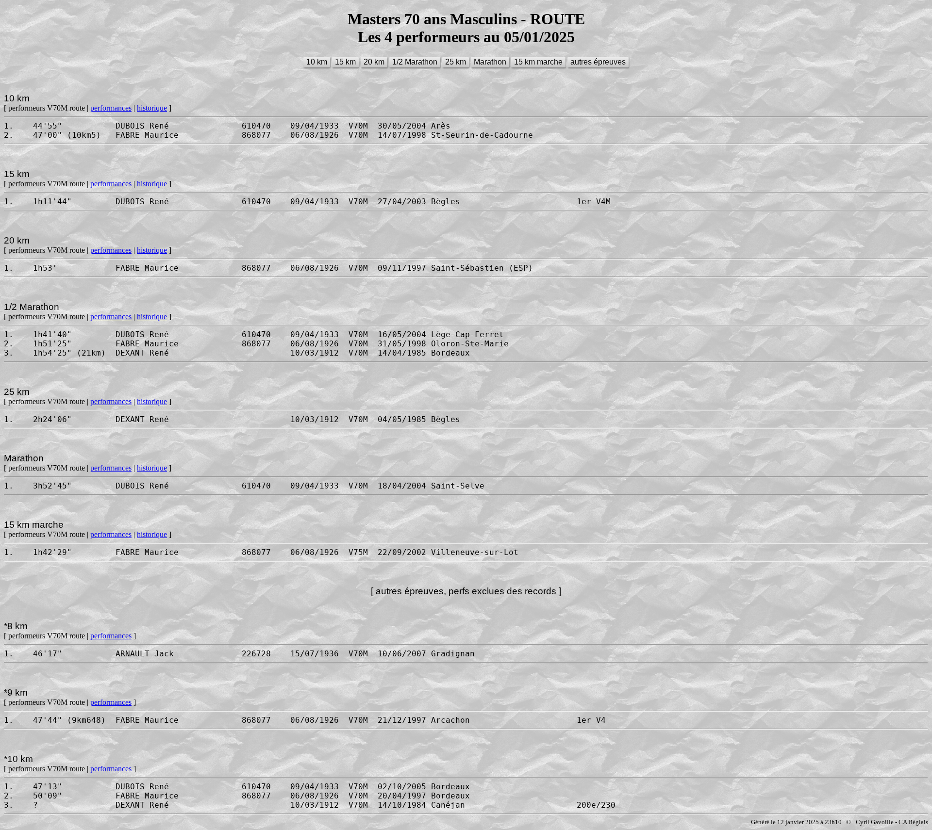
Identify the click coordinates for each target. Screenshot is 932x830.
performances (111, 108)
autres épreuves (598, 62)
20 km (374, 62)
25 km (455, 62)
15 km (345, 62)
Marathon (490, 62)
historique (152, 108)
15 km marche (538, 62)
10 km (316, 62)
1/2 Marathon (414, 62)
